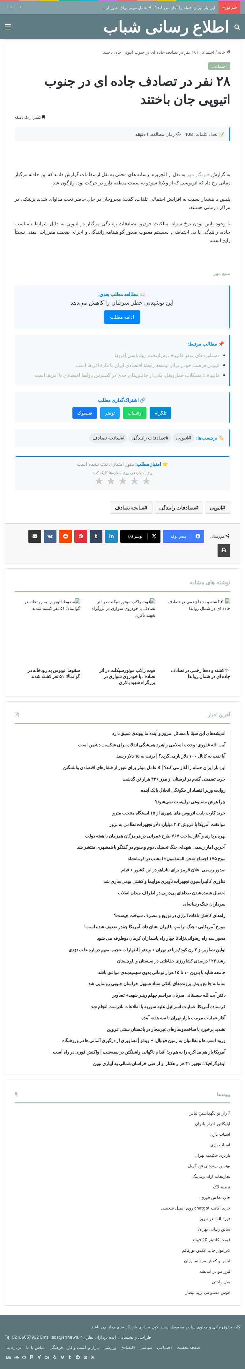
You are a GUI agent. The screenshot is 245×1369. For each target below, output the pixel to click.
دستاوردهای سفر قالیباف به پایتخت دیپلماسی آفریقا (167, 355)
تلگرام (160, 413)
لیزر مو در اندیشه (214, 1271)
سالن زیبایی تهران (214, 1229)
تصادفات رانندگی (177, 507)
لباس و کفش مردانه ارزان (207, 1260)
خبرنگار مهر (198, 174)
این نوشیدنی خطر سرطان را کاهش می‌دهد (122, 302)
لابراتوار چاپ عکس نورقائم (206, 1250)
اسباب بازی (220, 1134)
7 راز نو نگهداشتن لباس (209, 1113)
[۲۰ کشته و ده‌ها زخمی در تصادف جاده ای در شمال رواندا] (197, 631)
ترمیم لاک (221, 1186)
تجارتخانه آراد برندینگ (211, 1176)
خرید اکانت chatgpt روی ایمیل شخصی (195, 1207)
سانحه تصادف (129, 507)
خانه (222, 52)
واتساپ (135, 413)
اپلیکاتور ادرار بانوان (212, 1123)
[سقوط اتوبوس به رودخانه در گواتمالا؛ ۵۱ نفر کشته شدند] (47, 631)
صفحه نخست (188, 1347)
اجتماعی (206, 52)
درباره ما (14, 1347)
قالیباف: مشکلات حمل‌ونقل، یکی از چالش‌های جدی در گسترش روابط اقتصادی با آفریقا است (127, 375)
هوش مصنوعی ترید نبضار (207, 1292)
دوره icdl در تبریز (215, 1218)
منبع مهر (221, 273)
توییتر (110, 413)
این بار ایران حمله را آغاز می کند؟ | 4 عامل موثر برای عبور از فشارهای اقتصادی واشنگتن (136, 7)
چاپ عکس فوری (215, 1197)
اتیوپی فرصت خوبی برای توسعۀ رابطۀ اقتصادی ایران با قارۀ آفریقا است (147, 365)
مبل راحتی (221, 1281)
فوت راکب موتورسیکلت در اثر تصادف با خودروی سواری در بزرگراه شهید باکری (127, 676)
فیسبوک (84, 413)
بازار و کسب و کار (83, 1347)
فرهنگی (56, 1347)
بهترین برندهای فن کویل (209, 1165)
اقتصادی (128, 1347)
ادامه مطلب (122, 317)
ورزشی (109, 1347)
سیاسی (145, 1347)
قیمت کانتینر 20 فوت (211, 1239)
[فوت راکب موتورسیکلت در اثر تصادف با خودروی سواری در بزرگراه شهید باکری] (122, 631)
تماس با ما (35, 1347)
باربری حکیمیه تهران (212, 1155)
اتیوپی (216, 507)
